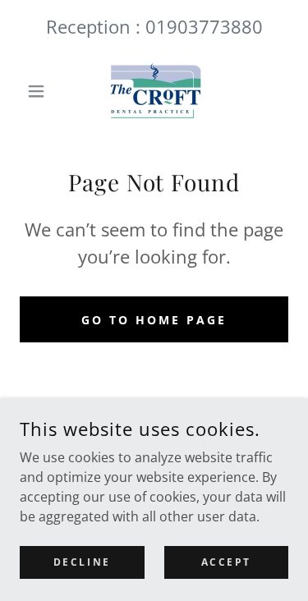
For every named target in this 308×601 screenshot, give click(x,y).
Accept (226, 562)
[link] (153, 91)
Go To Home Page (154, 320)
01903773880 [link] (204, 26)
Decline (82, 562)
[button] (40, 91)
